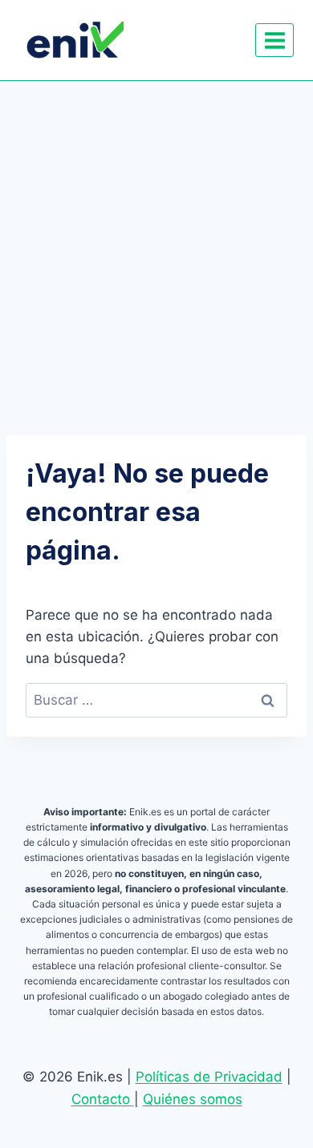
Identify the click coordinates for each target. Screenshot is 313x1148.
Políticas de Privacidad (209, 1077)
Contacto (102, 1099)
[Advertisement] (156, 245)
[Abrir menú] (274, 40)
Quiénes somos (192, 1099)
